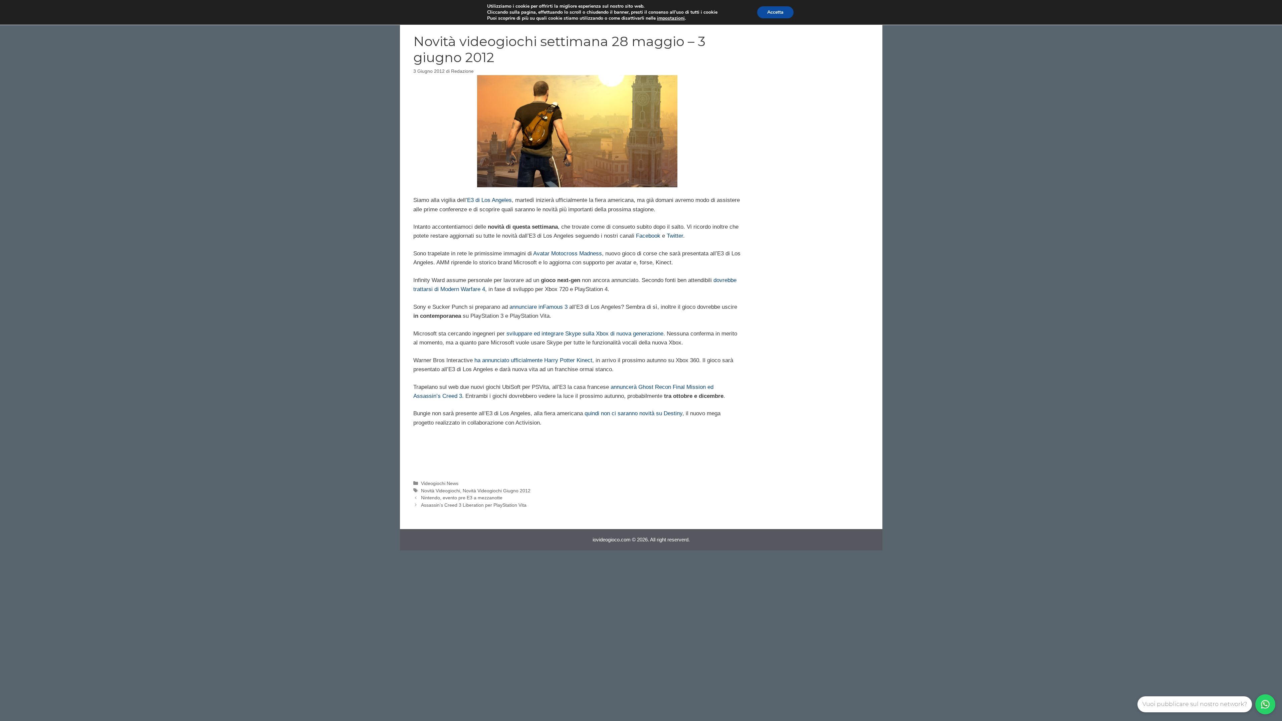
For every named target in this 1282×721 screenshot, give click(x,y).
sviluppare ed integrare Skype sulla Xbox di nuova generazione (584, 333)
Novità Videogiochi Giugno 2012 (496, 490)
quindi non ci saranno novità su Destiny (633, 413)
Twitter (675, 236)
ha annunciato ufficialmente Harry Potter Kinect (533, 360)
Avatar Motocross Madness (567, 253)
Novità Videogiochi (440, 490)
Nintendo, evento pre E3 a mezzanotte (461, 497)
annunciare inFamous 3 (538, 307)
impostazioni (671, 18)
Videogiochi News (439, 483)
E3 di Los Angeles (489, 200)
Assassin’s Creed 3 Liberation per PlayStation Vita (473, 505)
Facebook (648, 236)
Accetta (775, 12)
